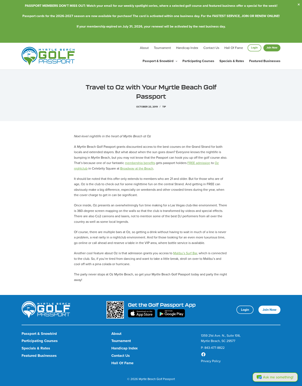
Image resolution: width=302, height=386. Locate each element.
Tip (164, 106)
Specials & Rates (231, 61)
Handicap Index (187, 47)
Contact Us (211, 47)
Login (254, 48)
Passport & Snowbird (158, 61)
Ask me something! (278, 377)
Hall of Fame (233, 47)
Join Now (271, 48)
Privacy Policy (211, 361)
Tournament (162, 47)
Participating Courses (198, 61)
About (144, 47)
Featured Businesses (264, 61)
